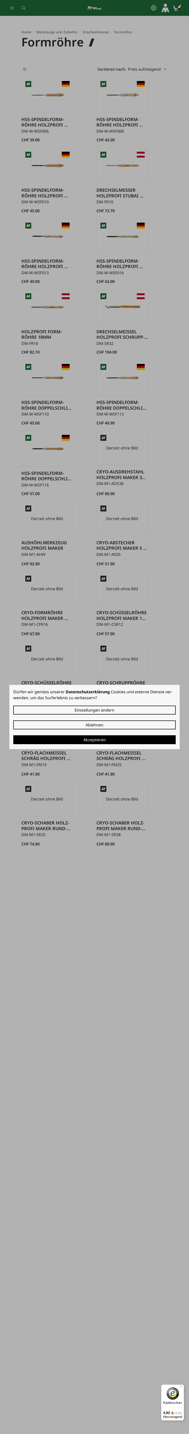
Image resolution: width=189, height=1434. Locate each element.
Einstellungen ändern (94, 710)
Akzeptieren (94, 739)
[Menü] (181, 1388)
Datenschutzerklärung (88, 692)
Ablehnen (94, 725)
